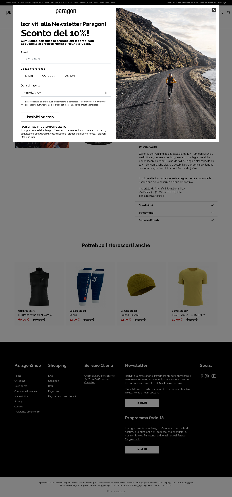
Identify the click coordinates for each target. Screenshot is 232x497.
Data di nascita (30, 85)
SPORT (29, 75)
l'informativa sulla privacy (91, 101)
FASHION (69, 75)
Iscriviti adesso (40, 117)
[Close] (214, 10)
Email (24, 52)
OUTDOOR (48, 75)
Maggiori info (28, 137)
